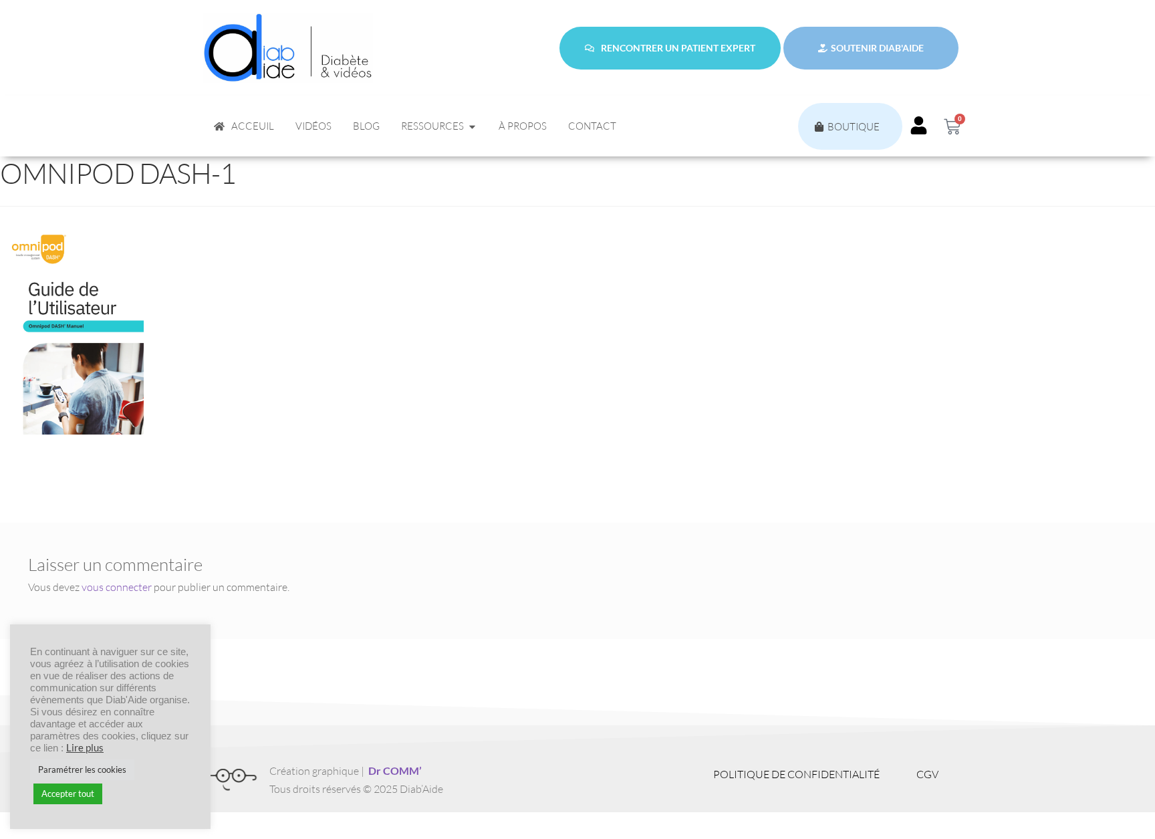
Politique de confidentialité (796, 774)
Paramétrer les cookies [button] (82, 769)
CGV (927, 774)
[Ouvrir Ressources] (472, 126)
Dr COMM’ (395, 770)
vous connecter (117, 587)
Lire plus (85, 747)
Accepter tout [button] (67, 793)
